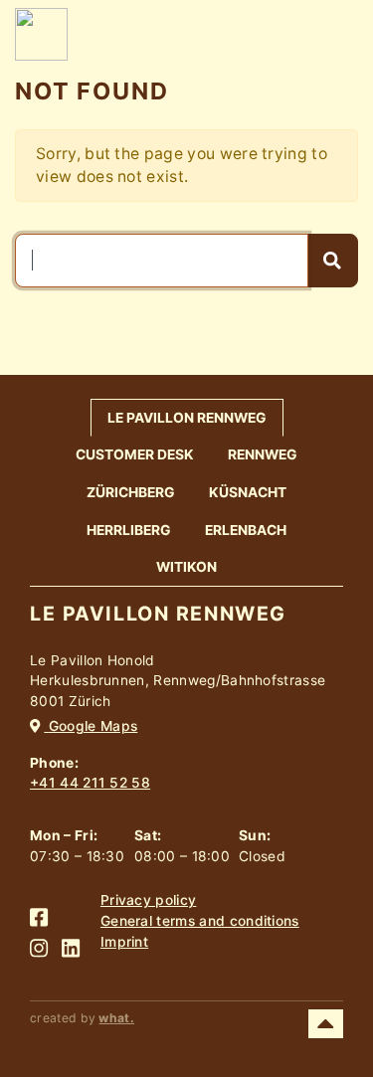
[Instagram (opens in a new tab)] (39, 949)
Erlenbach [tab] (245, 530)
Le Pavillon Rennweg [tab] (187, 418)
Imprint (124, 942)
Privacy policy (148, 900)
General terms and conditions (199, 921)
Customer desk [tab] (135, 454)
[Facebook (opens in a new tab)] (39, 917)
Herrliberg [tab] (129, 530)
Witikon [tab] (186, 567)
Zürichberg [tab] (131, 492)
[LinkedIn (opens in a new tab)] (71, 949)
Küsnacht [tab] (247, 492)
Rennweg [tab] (262, 454)
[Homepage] (49, 34)
